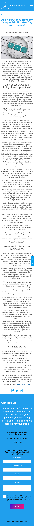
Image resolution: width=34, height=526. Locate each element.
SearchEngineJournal (23, 384)
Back (3, 14)
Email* (17, 474)
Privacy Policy (19, 496)
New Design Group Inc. (19, 521)
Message (17, 482)
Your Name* (17, 457)
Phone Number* (17, 466)
